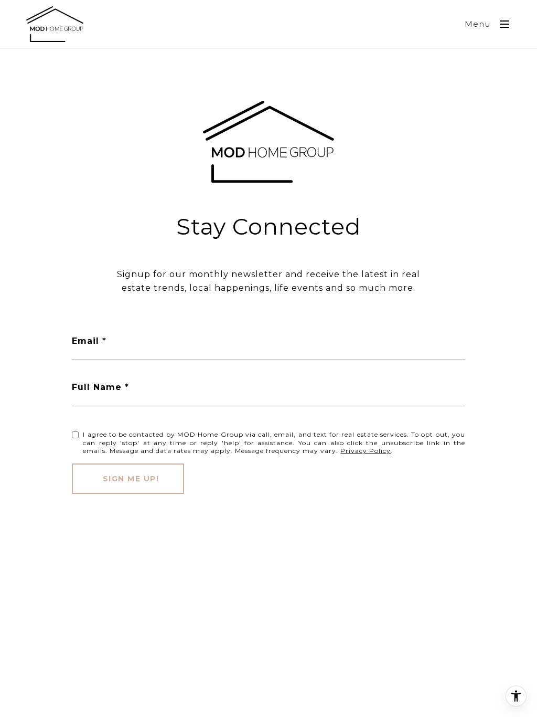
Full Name (97, 387)
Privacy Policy (365, 451)
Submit (128, 478)
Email (85, 341)
